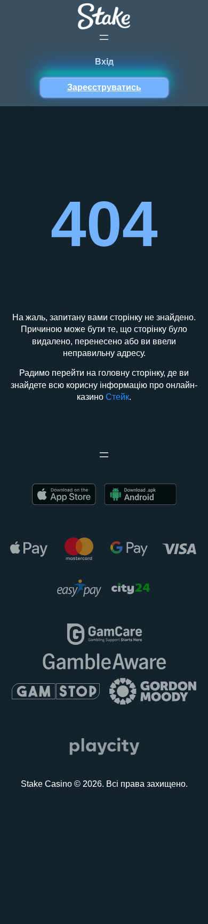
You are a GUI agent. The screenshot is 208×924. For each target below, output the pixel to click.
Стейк (117, 396)
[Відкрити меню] (104, 37)
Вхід (104, 61)
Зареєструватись (104, 87)
